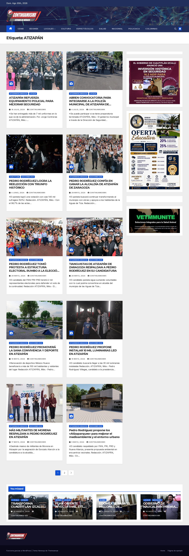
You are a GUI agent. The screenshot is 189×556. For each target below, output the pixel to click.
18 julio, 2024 (18, 109)
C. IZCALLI (15, 500)
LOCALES (49, 29)
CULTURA (66, 29)
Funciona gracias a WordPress (19, 551)
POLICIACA (134, 29)
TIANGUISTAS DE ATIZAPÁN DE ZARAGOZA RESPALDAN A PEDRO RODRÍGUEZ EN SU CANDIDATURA (93, 267)
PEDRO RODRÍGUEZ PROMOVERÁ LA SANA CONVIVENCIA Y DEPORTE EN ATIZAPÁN (33, 350)
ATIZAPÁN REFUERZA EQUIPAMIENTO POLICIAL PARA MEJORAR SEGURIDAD (31, 101)
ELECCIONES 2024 (28, 177)
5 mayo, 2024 (78, 442)
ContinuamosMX (37, 109)
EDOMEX (33, 29)
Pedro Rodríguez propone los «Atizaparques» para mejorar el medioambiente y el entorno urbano (94, 433)
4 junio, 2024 (18, 193)
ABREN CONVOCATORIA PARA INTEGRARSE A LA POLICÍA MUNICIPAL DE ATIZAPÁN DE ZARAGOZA (90, 103)
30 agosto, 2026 (21, 511)
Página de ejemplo (175, 551)
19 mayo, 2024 (18, 359)
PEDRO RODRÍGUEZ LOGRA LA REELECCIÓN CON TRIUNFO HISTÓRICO (30, 184)
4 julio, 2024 (78, 109)
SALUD (102, 29)
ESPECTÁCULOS (84, 29)
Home (162, 551)
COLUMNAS (151, 29)
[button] (175, 28)
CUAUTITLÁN (14, 177)
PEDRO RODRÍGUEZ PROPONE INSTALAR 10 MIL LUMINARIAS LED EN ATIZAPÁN (93, 350)
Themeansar (53, 551)
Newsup (41, 551)
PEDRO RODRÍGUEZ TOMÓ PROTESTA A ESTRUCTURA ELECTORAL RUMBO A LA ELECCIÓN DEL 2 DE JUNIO (34, 269)
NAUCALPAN (157, 500)
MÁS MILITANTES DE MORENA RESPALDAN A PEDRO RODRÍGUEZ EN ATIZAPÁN (33, 433)
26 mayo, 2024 (18, 276)
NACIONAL (117, 29)
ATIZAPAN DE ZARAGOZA (18, 93)
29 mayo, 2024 (78, 193)
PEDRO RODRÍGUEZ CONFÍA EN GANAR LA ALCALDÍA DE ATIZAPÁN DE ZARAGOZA (93, 184)
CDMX (21, 29)
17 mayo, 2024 (18, 442)
